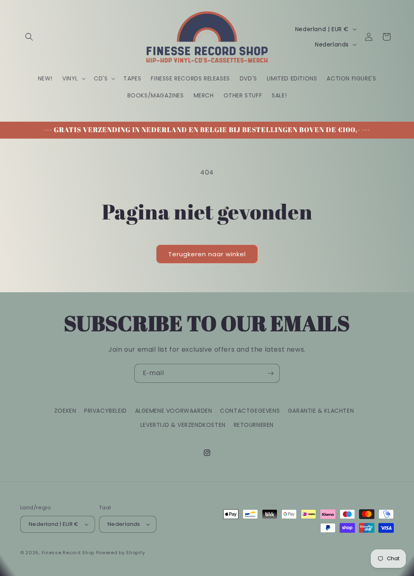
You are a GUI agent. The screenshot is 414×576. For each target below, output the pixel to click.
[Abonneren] (270, 373)
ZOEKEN (65, 411)
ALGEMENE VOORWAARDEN (173, 411)
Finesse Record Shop (68, 552)
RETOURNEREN (254, 425)
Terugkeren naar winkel (207, 254)
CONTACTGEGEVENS (250, 411)
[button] (29, 37)
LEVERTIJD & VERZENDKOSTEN (183, 425)
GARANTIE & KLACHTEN (321, 411)
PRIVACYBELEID (105, 411)
